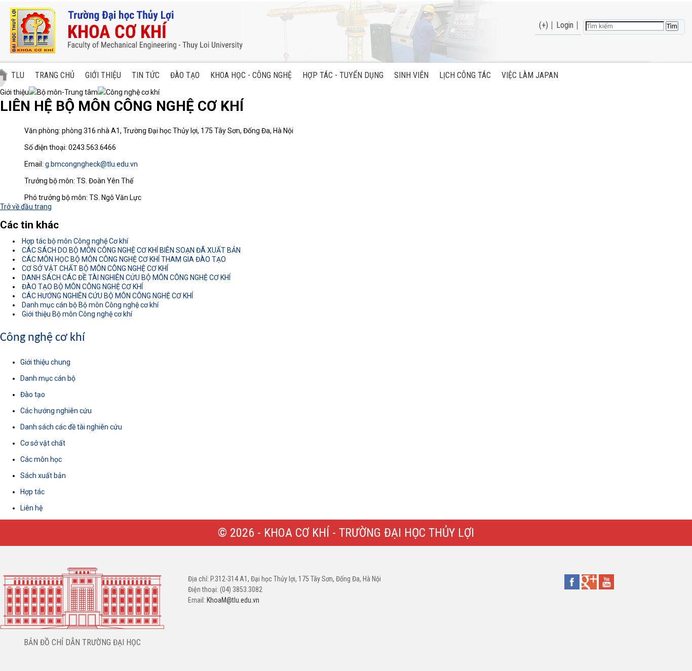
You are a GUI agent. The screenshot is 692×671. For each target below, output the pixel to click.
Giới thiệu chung (45, 362)
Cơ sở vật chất (42, 443)
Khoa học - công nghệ (251, 75)
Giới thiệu (103, 75)
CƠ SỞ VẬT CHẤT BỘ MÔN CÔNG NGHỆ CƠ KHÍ (94, 268)
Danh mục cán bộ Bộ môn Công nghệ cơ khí (89, 305)
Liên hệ (31, 508)
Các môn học (41, 459)
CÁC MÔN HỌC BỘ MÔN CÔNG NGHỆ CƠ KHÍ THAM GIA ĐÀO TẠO (123, 259)
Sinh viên (411, 75)
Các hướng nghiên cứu (56, 411)
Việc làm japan (530, 75)
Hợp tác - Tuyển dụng (342, 75)
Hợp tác (32, 492)
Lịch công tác (465, 75)
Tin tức (146, 75)
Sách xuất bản (43, 475)
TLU (17, 75)
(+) (543, 25)
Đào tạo (185, 75)
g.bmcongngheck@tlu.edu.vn (91, 164)
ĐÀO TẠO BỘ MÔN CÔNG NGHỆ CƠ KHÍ (81, 287)
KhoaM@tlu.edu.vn (233, 600)
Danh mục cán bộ (47, 378)
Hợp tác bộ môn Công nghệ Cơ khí (74, 241)
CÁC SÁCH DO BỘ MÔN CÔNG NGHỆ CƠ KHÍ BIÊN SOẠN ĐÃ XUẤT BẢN (130, 250)
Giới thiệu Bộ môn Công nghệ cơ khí (76, 314)
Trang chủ (54, 75)
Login (564, 25)
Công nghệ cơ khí (42, 338)
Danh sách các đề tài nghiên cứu (71, 427)
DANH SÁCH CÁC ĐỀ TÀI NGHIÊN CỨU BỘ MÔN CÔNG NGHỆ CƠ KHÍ (125, 277)
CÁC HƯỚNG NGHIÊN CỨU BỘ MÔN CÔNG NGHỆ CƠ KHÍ (106, 296)
